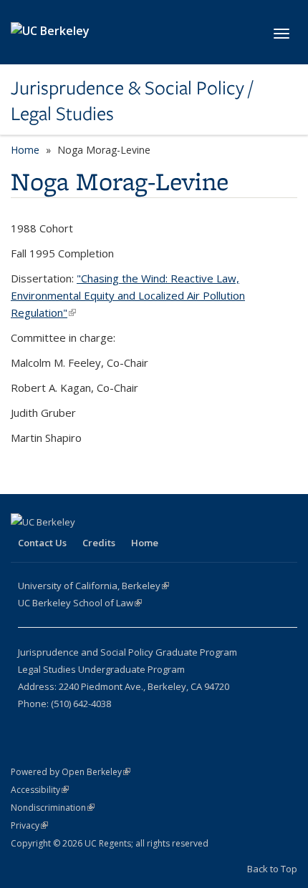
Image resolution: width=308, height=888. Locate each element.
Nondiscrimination (53, 807)
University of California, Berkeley (93, 585)
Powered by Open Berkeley (70, 772)
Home (25, 150)
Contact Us (42, 542)
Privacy (29, 825)
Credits (98, 542)
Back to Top (272, 868)
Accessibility (40, 790)
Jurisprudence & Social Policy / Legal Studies (132, 101)
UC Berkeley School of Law (80, 602)
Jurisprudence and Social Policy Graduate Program (127, 652)
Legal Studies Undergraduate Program (101, 669)
